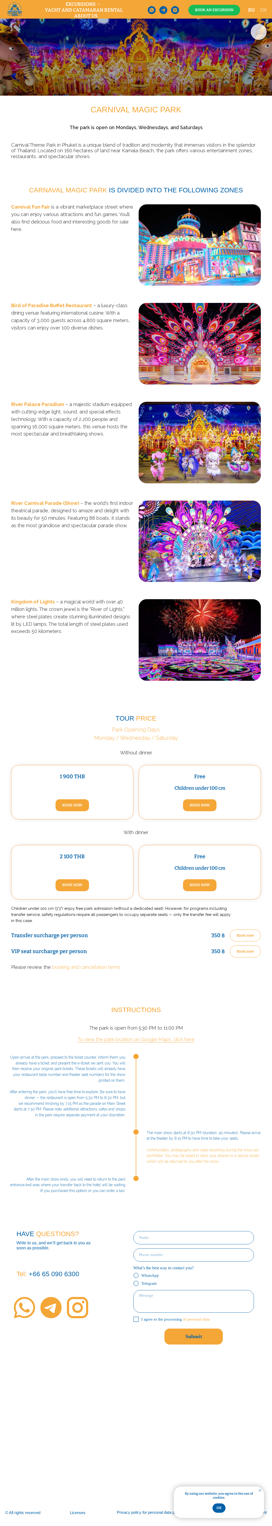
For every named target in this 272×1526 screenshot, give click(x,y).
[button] (214, 10)
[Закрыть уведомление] (260, 1490)
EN (263, 10)
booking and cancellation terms (86, 967)
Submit (193, 1336)
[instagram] (175, 10)
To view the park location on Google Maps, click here (136, 1039)
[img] (24, 1307)
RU (251, 10)
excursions (81, 4)
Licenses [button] (78, 1512)
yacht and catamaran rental (84, 10)
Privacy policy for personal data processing (154, 1512)
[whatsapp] (152, 10)
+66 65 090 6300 (47, 1274)
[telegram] (163, 10)
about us (86, 16)
